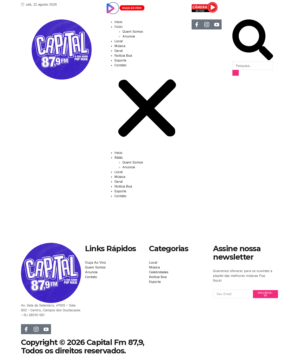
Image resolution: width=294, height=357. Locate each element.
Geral (118, 51)
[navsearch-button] (252, 59)
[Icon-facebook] (197, 24)
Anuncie (128, 36)
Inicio (118, 22)
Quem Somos (132, 31)
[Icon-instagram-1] (207, 24)
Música (119, 46)
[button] (147, 109)
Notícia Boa (123, 55)
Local (118, 41)
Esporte (120, 60)
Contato (120, 65)
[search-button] (235, 73)
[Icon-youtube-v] (217, 24)
